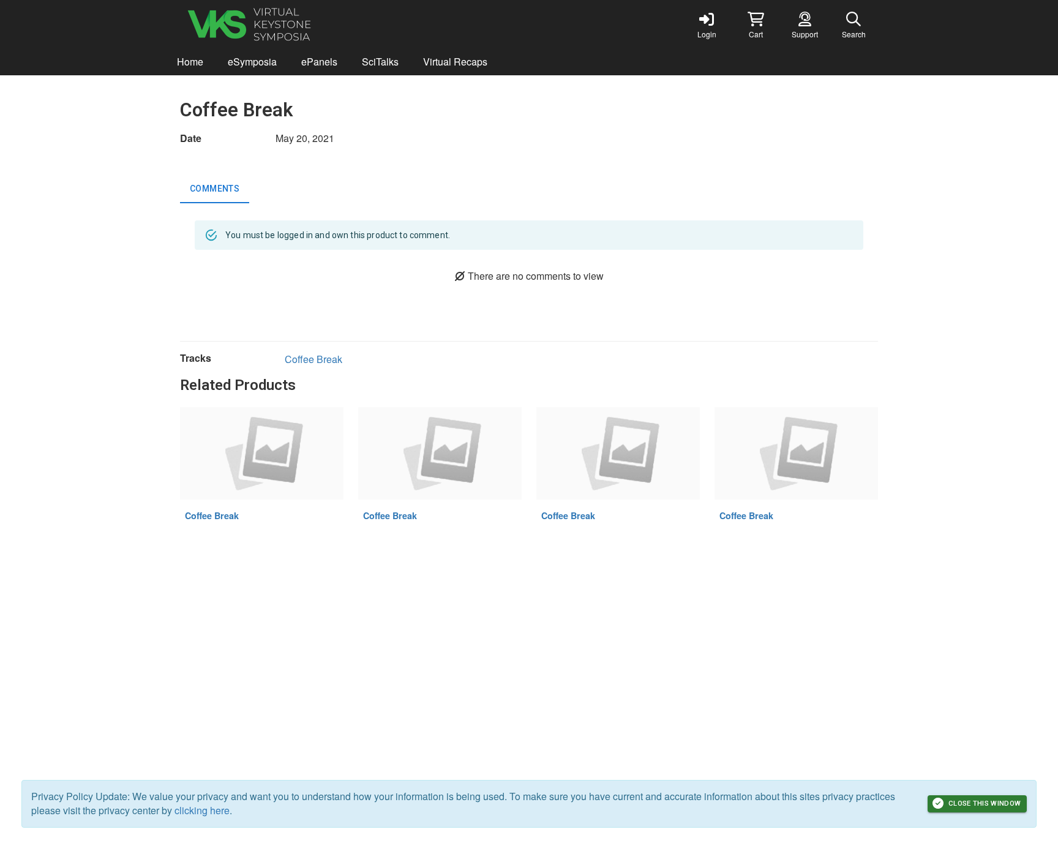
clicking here (202, 810)
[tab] (214, 188)
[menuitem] (190, 62)
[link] (706, 24)
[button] (755, 24)
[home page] (296, 24)
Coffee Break (313, 359)
